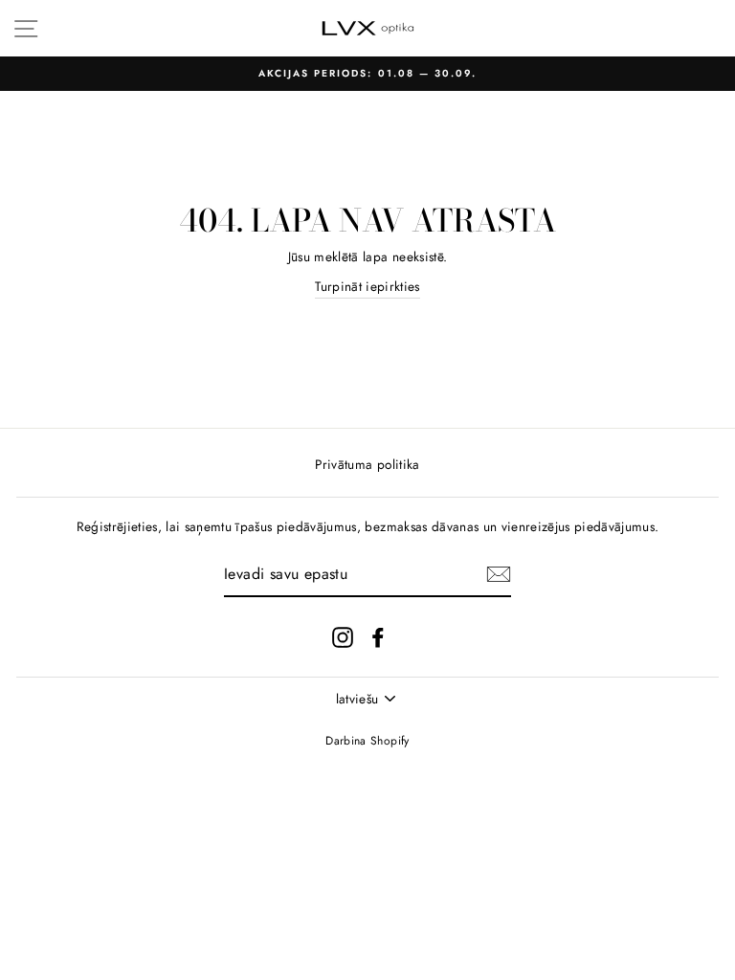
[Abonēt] (498, 574)
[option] (367, 73)
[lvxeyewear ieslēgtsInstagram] (342, 637)
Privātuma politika (367, 464)
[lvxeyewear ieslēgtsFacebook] (378, 637)
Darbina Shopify (367, 740)
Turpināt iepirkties (367, 286)
